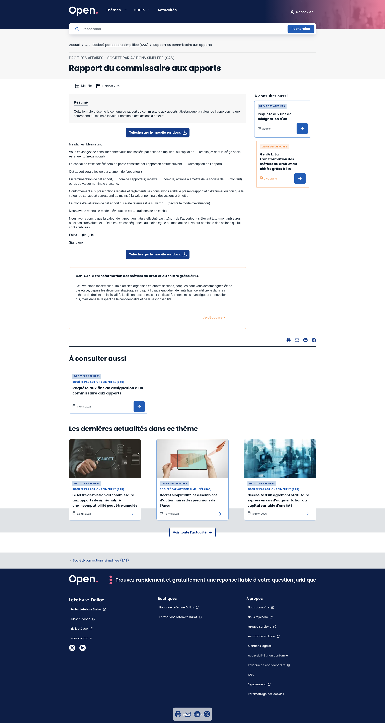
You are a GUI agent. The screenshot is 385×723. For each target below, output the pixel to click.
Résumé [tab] (81, 102)
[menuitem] (178, 714)
